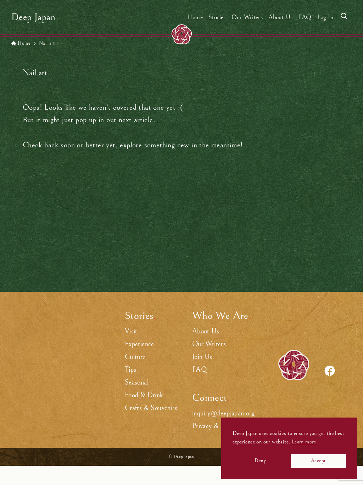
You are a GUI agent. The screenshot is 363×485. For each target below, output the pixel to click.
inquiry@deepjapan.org (223, 413)
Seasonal (137, 382)
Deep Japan (33, 17)
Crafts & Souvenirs (151, 408)
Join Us (202, 357)
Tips (130, 370)
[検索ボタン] (344, 17)
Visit (131, 331)
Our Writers (209, 344)
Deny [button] (260, 461)
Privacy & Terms (215, 426)
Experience (139, 344)
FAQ (199, 370)
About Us (205, 331)
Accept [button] (318, 461)
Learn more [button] (304, 441)
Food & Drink (144, 395)
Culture (135, 357)
